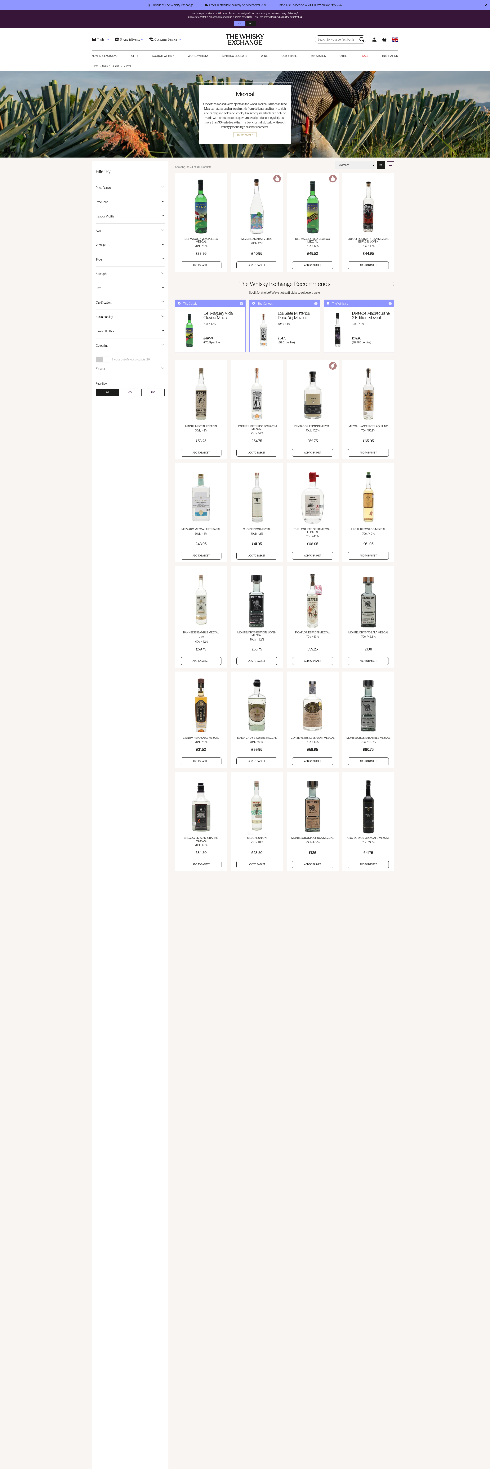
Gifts (135, 56)
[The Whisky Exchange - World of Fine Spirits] (245, 39)
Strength (101, 274)
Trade (100, 39)
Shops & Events (130, 39)
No (250, 23)
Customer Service (165, 39)
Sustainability (104, 317)
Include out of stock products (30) (131, 359)
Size (98, 288)
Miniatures (318, 56)
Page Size (101, 383)
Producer (102, 202)
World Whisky (198, 56)
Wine (264, 56)
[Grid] (381, 165)
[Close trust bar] (485, 5)
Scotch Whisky (163, 56)
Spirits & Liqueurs (234, 56)
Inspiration (390, 56)
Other (344, 56)
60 (130, 392)
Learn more (244, 134)
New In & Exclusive (105, 56)
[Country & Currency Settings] (395, 39)
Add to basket (201, 265)
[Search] (362, 39)
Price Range (103, 188)
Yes (239, 23)
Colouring (102, 345)
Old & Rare (289, 56)
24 (107, 392)
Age (98, 231)
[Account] (374, 39)
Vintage (101, 245)
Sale (365, 56)
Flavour (100, 369)
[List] (390, 165)
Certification (104, 302)
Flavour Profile (105, 216)
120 (153, 392)
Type (99, 259)
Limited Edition (105, 331)
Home (95, 66)
